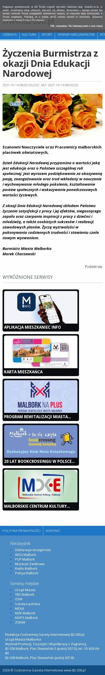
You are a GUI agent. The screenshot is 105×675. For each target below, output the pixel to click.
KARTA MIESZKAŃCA (23, 371)
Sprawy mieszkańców (76, 34)
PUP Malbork (25, 559)
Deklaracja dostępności (33, 549)
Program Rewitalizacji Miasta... (37, 416)
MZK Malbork (25, 613)
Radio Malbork (26, 568)
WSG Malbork (25, 554)
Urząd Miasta (25, 590)
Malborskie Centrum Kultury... (37, 506)
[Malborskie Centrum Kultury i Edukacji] (40, 501)
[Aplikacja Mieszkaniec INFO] (40, 322)
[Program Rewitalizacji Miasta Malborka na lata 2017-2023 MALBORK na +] (40, 411)
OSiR (18, 599)
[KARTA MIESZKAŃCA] (40, 367)
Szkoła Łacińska (27, 604)
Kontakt (53, 530)
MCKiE (19, 608)
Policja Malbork (26, 573)
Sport (47, 34)
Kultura (29, 34)
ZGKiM (20, 622)
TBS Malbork (24, 594)
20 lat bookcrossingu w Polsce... (39, 461)
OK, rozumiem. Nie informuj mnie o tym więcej (76, 25)
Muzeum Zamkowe (30, 564)
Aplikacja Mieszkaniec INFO (32, 327)
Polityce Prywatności (34, 20)
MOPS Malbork (26, 617)
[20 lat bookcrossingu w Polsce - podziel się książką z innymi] (40, 456)
